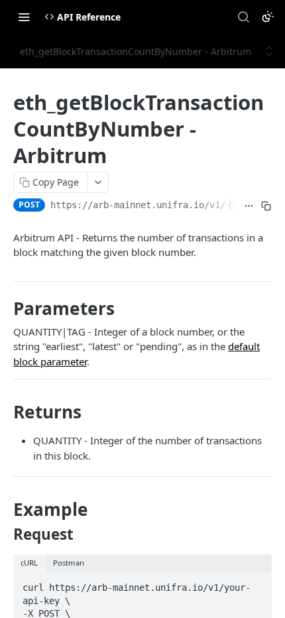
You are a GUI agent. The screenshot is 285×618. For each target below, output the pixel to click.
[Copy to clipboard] (266, 206)
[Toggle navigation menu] (23, 16)
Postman (68, 563)
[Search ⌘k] (243, 16)
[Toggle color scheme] (267, 16)
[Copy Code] (255, 583)
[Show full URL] (249, 206)
